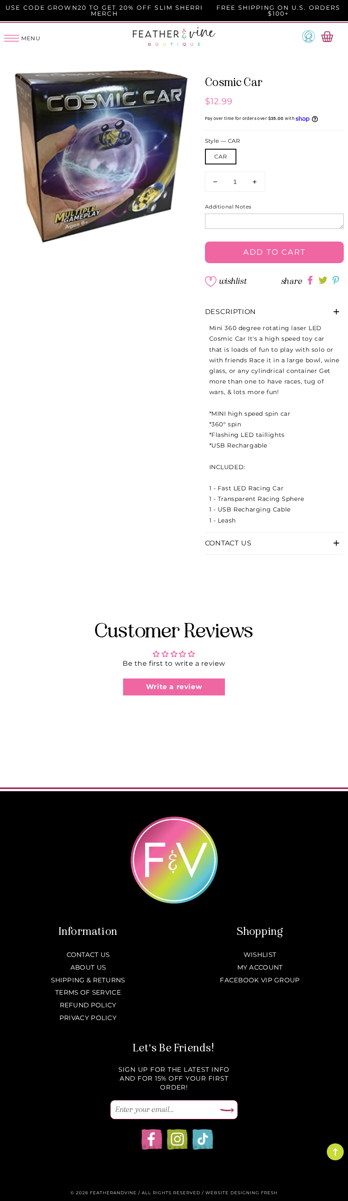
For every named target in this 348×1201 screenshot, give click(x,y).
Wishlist (233, 281)
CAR (220, 156)
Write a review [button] (174, 687)
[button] (274, 312)
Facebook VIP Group (260, 980)
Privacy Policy (88, 1018)
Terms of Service (88, 992)
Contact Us (88, 955)
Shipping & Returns (88, 980)
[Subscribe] (227, 1110)
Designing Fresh (254, 1192)
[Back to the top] (335, 1151)
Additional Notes (228, 206)
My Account (260, 967)
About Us (88, 967)
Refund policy (88, 1005)
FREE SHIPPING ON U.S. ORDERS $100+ (278, 10)
